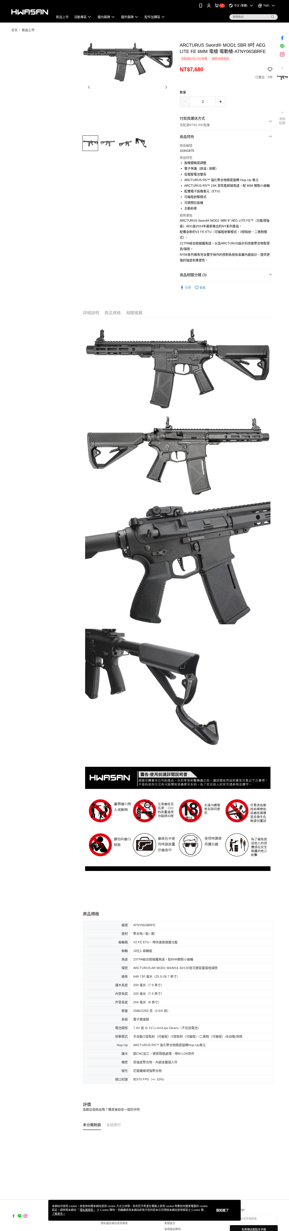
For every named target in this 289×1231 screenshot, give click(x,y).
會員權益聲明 (172, 1229)
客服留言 (169, 1223)
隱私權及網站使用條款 (114, 1223)
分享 (188, 287)
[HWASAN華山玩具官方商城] (29, 12)
